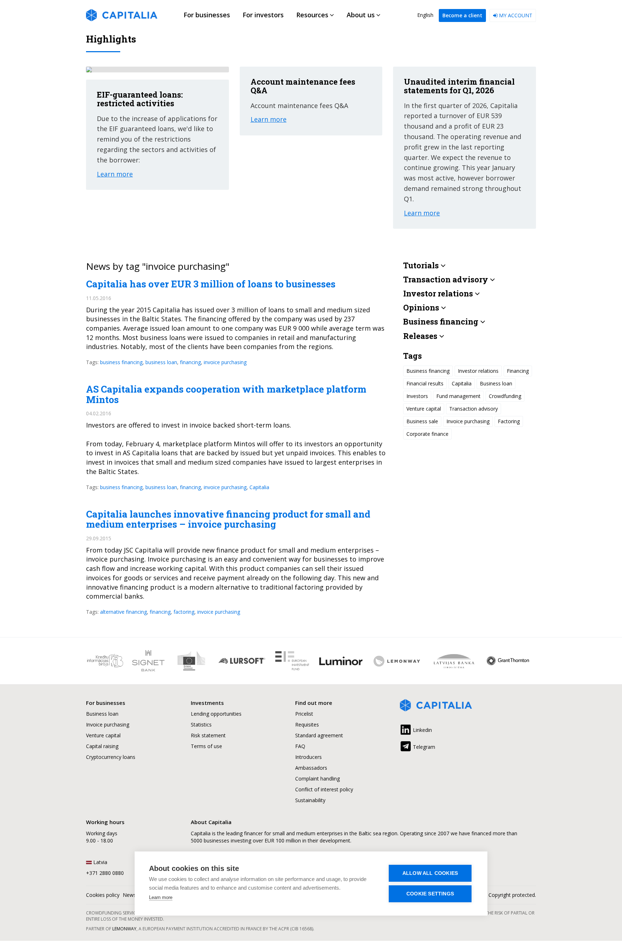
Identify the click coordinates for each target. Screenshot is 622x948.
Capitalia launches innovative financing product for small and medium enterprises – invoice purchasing (228, 519)
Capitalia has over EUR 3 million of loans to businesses (210, 284)
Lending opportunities (216, 713)
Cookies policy (103, 894)
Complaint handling (317, 778)
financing (190, 362)
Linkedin (421, 729)
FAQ (300, 746)
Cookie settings (430, 893)
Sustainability (310, 800)
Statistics (201, 724)
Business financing (428, 371)
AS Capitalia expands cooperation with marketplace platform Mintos (226, 394)
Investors (417, 396)
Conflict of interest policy (324, 789)
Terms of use (206, 746)
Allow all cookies (430, 873)
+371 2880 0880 (105, 872)
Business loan (496, 383)
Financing (518, 371)
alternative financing (123, 611)
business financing (121, 362)
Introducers (308, 757)
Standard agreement (319, 735)
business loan (161, 362)
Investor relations (478, 371)
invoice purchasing (225, 362)
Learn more (160, 897)
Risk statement (208, 735)
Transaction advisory (473, 409)
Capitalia (259, 487)
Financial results (424, 383)
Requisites (307, 724)
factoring (183, 611)
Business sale (422, 421)
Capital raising (102, 746)
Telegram (423, 746)
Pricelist (304, 713)
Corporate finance (427, 434)
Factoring (509, 421)
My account (514, 15)
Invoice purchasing (468, 421)
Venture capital (423, 409)
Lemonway (124, 929)
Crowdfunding (505, 396)
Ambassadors (311, 767)
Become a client (462, 15)
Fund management (458, 396)
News (129, 894)
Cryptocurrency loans (110, 757)
